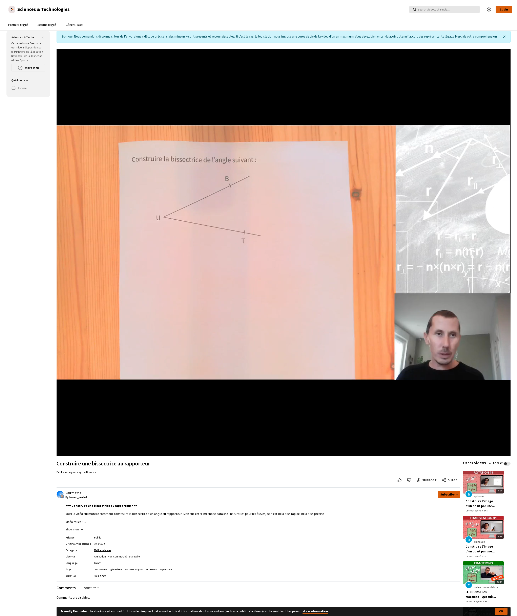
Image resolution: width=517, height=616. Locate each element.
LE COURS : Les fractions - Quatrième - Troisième (481, 594)
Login (504, 9)
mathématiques (134, 569)
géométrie (116, 569)
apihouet (479, 496)
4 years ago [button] (76, 472)
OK (501, 611)
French (97, 563)
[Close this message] (504, 36)
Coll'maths (73, 493)
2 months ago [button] (473, 601)
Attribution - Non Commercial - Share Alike (117, 556)
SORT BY (90, 588)
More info (31, 68)
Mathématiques (102, 550)
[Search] (414, 9)
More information (315, 611)
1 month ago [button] (472, 510)
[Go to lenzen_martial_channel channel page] (62, 496)
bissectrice (101, 569)
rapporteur (166, 569)
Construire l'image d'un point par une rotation (479, 503)
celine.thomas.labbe (486, 587)
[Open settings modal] (489, 9)
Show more (72, 530)
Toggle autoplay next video (507, 464)
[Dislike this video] (409, 480)
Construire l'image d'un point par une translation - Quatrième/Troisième (481, 549)
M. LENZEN (151, 569)
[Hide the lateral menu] (42, 37)
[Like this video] (399, 480)
